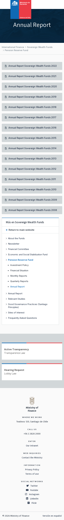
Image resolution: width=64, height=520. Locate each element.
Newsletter (13, 243)
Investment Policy (19, 265)
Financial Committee (18, 249)
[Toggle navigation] (49, 4)
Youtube (34, 490)
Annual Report (17, 286)
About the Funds (16, 238)
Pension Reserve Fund (16, 50)
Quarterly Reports (19, 281)
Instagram (34, 494)
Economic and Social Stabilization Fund (27, 254)
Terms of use (32, 474)
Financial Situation (19, 270)
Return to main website (21, 229)
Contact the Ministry (32, 457)
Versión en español (52, 515)
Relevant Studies (16, 298)
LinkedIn (34, 498)
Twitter (34, 485)
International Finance (13, 47)
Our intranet (32, 445)
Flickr (34, 503)
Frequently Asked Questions (22, 318)
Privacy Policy (32, 469)
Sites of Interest (16, 312)
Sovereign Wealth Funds (40, 47)
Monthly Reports (18, 276)
